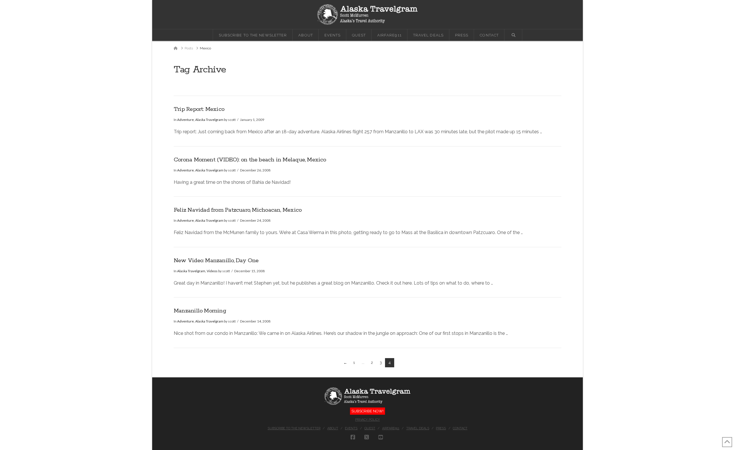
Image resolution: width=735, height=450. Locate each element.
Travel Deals (417, 428)
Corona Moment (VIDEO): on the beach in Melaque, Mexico (250, 159)
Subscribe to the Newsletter (294, 428)
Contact (460, 428)
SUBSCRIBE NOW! (367, 411)
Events (351, 428)
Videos (212, 271)
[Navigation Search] (513, 35)
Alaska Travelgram (209, 119)
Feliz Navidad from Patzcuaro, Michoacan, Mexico (237, 210)
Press (441, 428)
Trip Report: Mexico (199, 109)
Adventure (185, 119)
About (332, 428)
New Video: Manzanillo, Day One (216, 260)
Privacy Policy (367, 420)
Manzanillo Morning (200, 310)
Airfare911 (390, 428)
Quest (369, 428)
